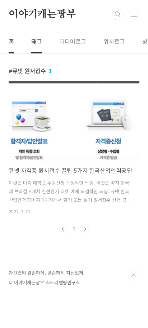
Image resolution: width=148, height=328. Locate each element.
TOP (133, 275)
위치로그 (114, 41)
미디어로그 (72, 41)
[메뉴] (134, 14)
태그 (36, 41)
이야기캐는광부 (42, 14)
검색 (117, 14)
